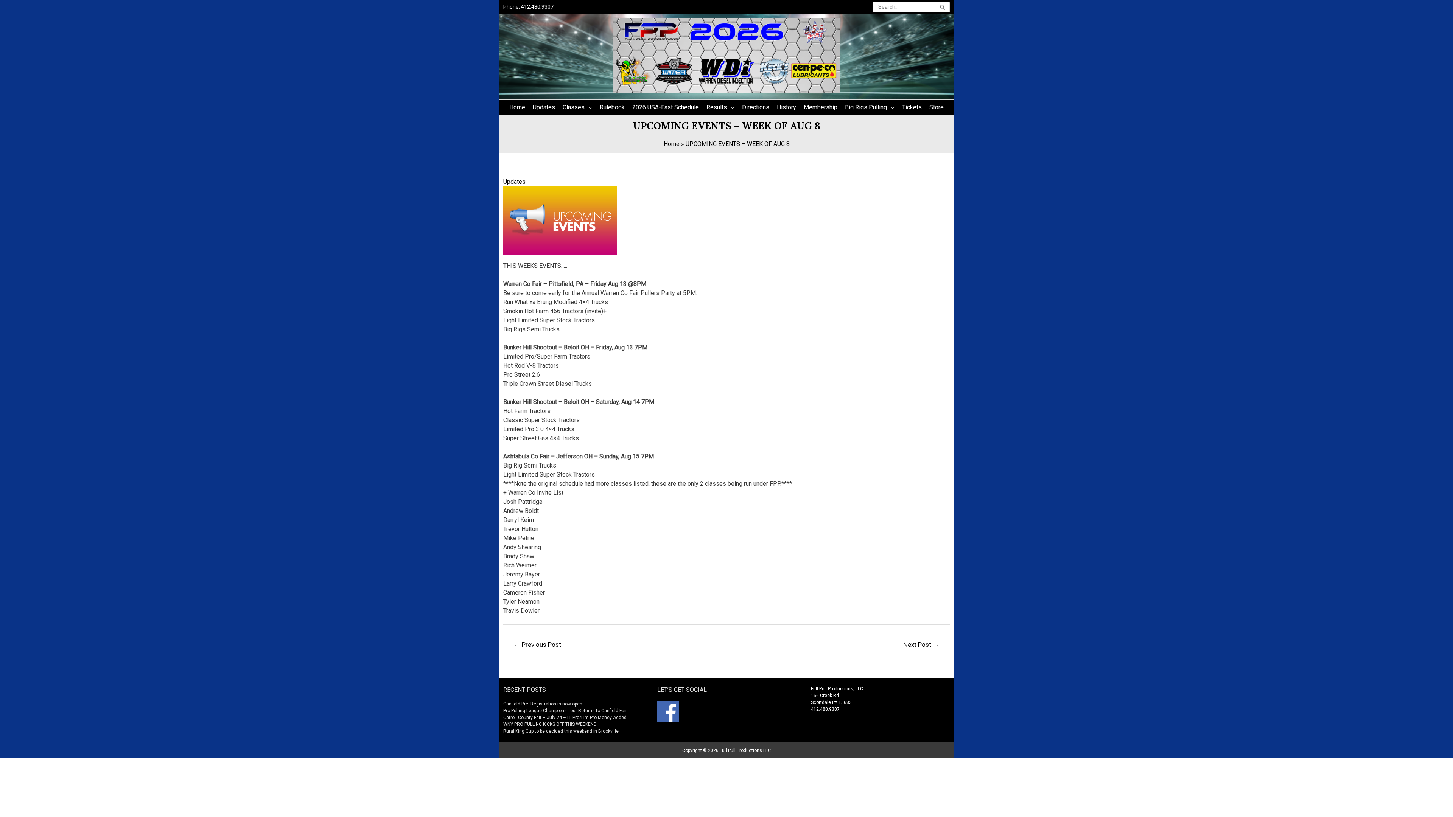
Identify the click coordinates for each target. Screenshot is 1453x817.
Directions (755, 107)
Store (936, 107)
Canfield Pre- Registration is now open (542, 704)
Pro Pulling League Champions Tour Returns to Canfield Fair (565, 710)
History (786, 107)
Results (716, 107)
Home (517, 107)
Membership (820, 107)
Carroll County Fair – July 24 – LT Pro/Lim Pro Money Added (565, 717)
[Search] (942, 7)
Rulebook (612, 107)
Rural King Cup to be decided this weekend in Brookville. (561, 731)
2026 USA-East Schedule (665, 107)
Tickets (912, 107)
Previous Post (537, 644)
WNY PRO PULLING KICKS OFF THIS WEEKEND (550, 724)
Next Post (921, 644)
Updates (544, 107)
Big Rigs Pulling (866, 107)
